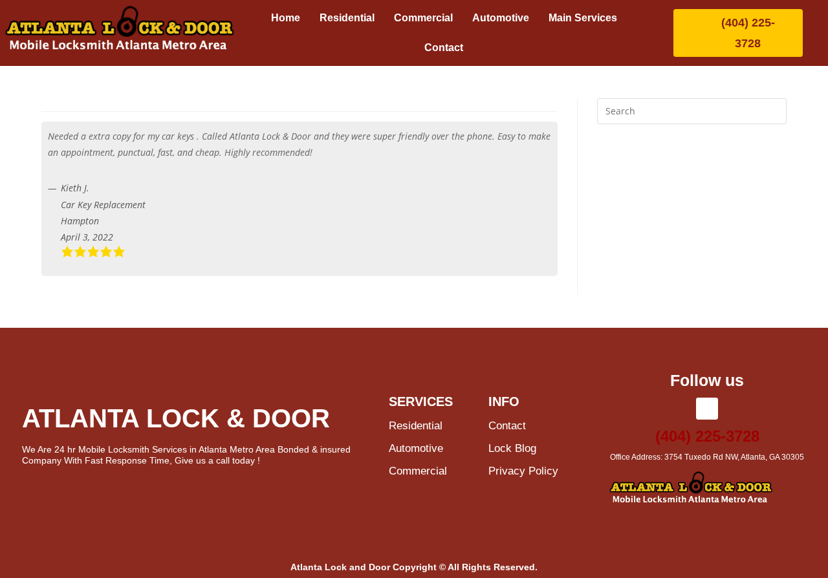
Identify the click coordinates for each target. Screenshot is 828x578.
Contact (443, 47)
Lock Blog (512, 448)
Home (285, 17)
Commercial (423, 17)
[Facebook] (707, 409)
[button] (586, 18)
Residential (347, 17)
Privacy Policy (523, 471)
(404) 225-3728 (707, 436)
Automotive (500, 17)
